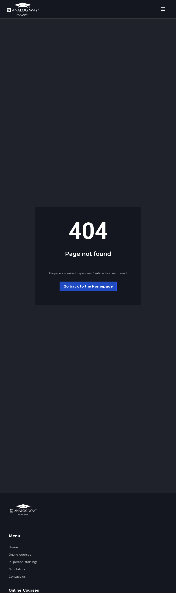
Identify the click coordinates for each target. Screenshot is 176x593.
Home (13, 547)
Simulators (17, 569)
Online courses (20, 554)
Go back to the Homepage (88, 286)
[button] (162, 9)
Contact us (17, 576)
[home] (23, 9)
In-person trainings (23, 562)
